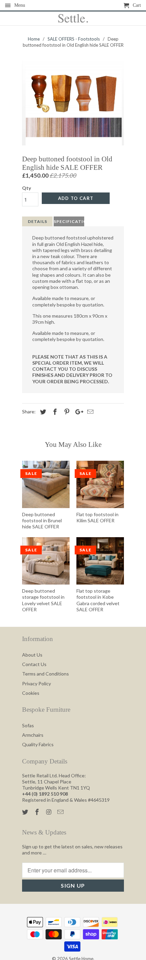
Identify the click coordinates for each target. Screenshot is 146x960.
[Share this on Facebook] (54, 411)
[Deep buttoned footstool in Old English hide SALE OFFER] (73, 103)
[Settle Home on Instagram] (49, 812)
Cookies (30, 693)
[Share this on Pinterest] (65, 411)
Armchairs (32, 735)
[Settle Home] (73, 18)
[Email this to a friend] (89, 411)
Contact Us (34, 664)
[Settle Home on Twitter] (26, 812)
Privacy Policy (36, 683)
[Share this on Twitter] (42, 411)
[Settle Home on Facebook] (37, 812)
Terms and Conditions (45, 674)
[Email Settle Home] (61, 812)
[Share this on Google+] (77, 411)
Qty (26, 188)
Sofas (28, 725)
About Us (32, 655)
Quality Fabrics (38, 744)
